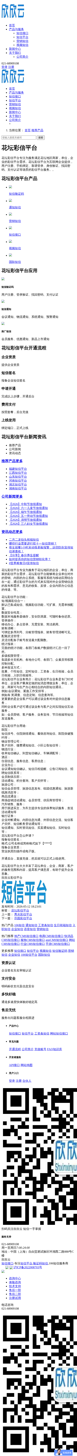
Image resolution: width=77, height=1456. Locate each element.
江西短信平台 (18, 472)
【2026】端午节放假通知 (25, 512)
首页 (12, 25)
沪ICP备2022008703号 (27, 1267)
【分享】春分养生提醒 (24, 555)
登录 (4, 67)
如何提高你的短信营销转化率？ (30, 559)
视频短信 (22, 44)
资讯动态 (8, 532)
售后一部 (15, 1290)
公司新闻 (8, 496)
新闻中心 (15, 48)
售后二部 (15, 1294)
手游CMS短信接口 (58, 943)
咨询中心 (15, 1278)
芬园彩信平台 (23, 918)
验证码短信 (40, 1263)
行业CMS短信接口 (33, 943)
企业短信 (17, 929)
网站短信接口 (59, 1033)
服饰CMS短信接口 (33, 940)
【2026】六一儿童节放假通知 (28, 508)
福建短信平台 (18, 468)
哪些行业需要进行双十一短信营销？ (33, 543)
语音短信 (30, 929)
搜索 (40, 137)
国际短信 (44, 954)
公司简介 (22, 56)
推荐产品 (37, 130)
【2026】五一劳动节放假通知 (28, 515)
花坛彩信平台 (20, 910)
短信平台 (22, 37)
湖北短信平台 (18, 484)
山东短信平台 (18, 476)
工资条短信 (45, 925)
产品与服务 (16, 29)
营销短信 (22, 41)
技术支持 (15, 1286)
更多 (19, 461)
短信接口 (22, 33)
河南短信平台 (18, 480)
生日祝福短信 (63, 925)
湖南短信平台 (18, 488)
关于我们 (15, 52)
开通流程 (15, 1049)
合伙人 (26, 1080)
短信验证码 (59, 950)
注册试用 (15, 1298)
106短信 (19, 925)
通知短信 (31, 925)
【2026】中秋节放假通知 (25, 504)
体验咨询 (15, 1282)
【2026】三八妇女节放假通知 (28, 523)
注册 (11, 67)
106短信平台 (29, 954)
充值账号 (40, 1049)
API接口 (14, 1065)
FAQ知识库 (54, 1049)
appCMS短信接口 (57, 940)
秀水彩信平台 (23, 914)
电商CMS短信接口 (51, 936)
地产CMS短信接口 (26, 936)
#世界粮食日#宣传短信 (24, 563)
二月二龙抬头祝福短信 (24, 539)
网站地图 (27, 1065)
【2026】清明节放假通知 (25, 519)
